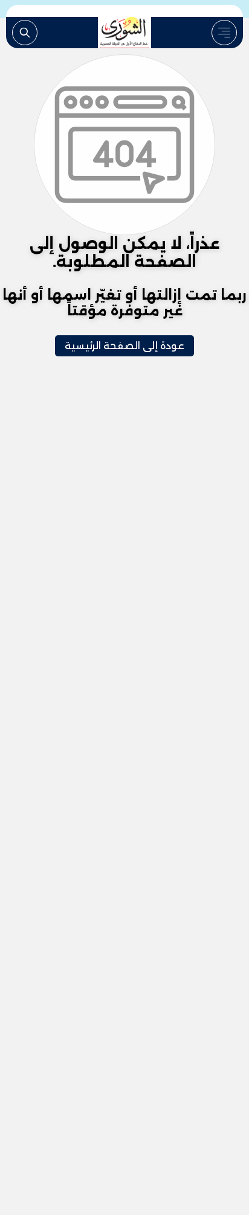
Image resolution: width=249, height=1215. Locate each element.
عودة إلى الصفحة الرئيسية (124, 346)
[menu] (224, 32)
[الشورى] (124, 32)
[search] (24, 32)
